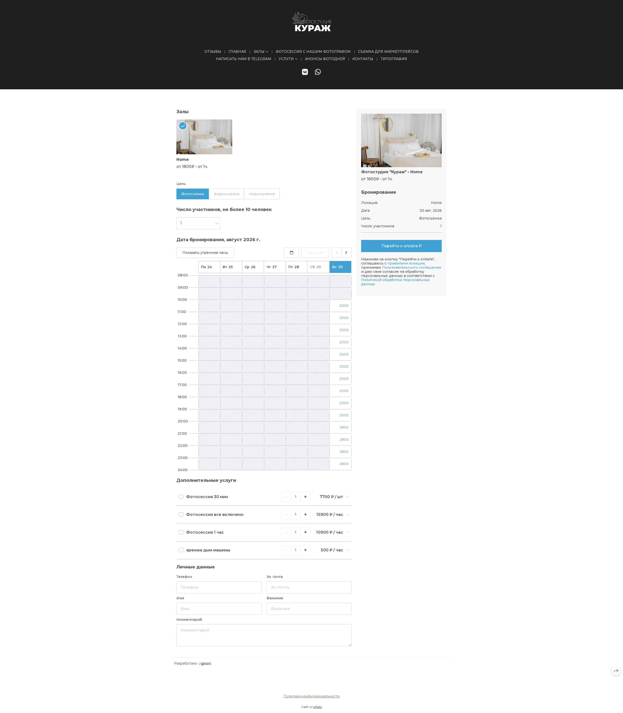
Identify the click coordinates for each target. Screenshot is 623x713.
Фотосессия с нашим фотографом (313, 51)
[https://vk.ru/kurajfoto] (305, 72)
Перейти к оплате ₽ (401, 246)
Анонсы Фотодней (325, 59)
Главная (237, 51)
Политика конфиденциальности (312, 696)
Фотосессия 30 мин (207, 496)
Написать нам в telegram (243, 59)
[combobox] (198, 223)
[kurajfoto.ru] (311, 25)
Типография (394, 59)
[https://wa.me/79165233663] (318, 72)
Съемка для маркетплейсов (388, 51)
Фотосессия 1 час (205, 532)
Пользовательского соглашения (411, 267)
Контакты (362, 59)
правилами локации (406, 263)
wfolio (317, 707)
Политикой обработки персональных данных (395, 282)
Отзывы (212, 51)
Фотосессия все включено (215, 514)
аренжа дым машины (208, 550)
